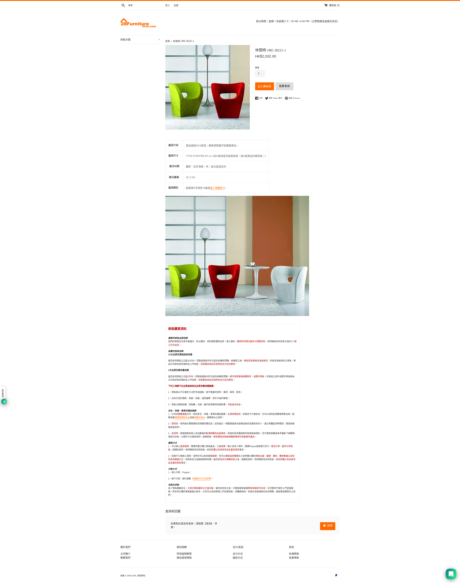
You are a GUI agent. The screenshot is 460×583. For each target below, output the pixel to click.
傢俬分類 (140, 39)
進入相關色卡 (217, 187)
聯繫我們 (125, 557)
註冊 (176, 5)
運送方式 (238, 557)
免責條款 (294, 557)
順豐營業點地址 (182, 417)
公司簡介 (125, 553)
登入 (167, 5)
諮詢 (329, 525)
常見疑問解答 (184, 553)
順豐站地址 (199, 417)
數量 (257, 68)
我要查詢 (284, 86)
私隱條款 (294, 553)
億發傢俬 (141, 576)
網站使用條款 (184, 557)
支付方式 (238, 553)
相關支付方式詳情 (201, 478)
